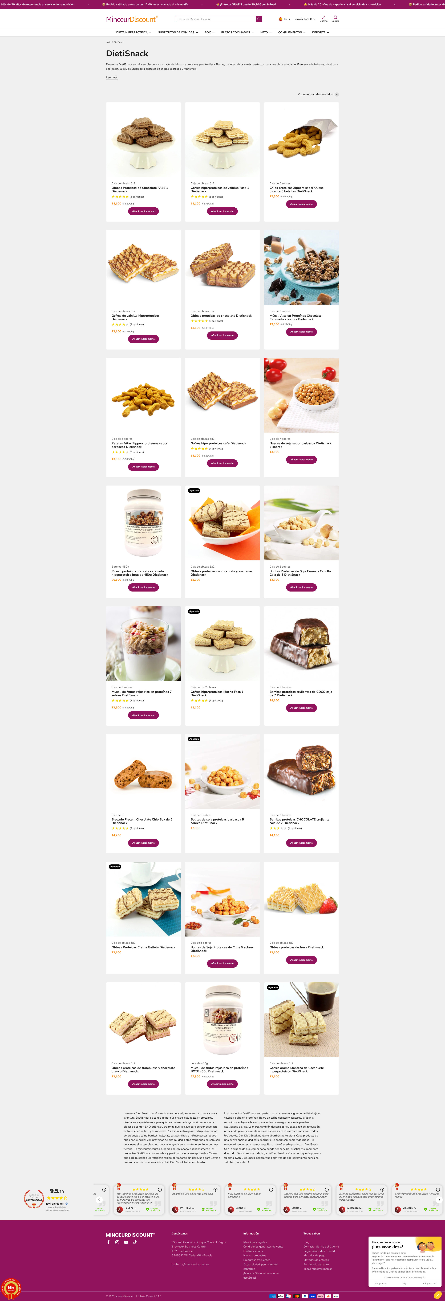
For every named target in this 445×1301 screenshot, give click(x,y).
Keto (264, 32)
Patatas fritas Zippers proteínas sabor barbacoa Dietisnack (139, 445)
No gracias (381, 1283)
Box (208, 32)
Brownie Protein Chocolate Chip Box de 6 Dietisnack (142, 821)
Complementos (290, 32)
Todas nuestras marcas (318, 1269)
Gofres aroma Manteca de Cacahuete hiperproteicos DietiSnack (297, 1069)
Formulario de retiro (316, 1264)
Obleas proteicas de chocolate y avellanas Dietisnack (222, 573)
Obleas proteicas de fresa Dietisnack (297, 947)
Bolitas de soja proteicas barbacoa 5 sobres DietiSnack (217, 821)
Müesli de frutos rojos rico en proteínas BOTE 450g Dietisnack (219, 1069)
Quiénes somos (253, 1251)
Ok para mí (429, 1283)
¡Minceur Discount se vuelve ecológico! (261, 1275)
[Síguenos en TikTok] (135, 1242)
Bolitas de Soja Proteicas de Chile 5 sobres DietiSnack (222, 949)
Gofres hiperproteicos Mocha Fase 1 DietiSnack (217, 693)
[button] (438, 1295)
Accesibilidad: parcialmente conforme (260, 1267)
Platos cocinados (235, 32)
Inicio (108, 42)
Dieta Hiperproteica (132, 32)
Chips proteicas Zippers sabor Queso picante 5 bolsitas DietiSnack (296, 189)
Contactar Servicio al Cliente (321, 1247)
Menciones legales (255, 1242)
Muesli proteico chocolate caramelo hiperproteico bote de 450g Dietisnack (140, 573)
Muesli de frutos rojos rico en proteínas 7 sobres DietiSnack (142, 693)
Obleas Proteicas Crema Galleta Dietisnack (143, 947)
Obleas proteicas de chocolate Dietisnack (221, 316)
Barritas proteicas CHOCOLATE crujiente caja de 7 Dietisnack (299, 821)
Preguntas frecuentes (256, 1260)
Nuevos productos (254, 1255)
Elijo (405, 1283)
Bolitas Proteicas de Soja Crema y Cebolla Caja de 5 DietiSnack (300, 573)
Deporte (318, 32)
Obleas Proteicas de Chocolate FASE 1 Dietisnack (140, 189)
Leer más (112, 77)
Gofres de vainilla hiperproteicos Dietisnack (136, 317)
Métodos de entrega (316, 1260)
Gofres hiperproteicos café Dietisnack (218, 443)
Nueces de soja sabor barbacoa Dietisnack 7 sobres (300, 445)
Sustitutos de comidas (176, 32)
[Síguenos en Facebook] (108, 1242)
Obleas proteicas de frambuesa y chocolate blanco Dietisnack (143, 1069)
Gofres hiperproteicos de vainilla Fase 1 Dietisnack (220, 189)
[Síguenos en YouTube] (126, 1242)
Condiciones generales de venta (263, 1247)
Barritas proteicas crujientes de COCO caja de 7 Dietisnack (301, 693)
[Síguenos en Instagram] (117, 1242)
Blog (306, 1242)
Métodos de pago (314, 1255)
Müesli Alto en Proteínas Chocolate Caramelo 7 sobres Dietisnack (296, 317)
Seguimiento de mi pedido (320, 1251)
